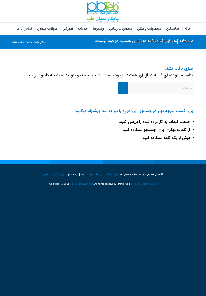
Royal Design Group (145, 183)
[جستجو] (132, 41)
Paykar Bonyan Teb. (82, 183)
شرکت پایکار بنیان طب (106, 175)
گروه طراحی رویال (53, 175)
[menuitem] (187, 29)
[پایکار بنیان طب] (103, 11)
